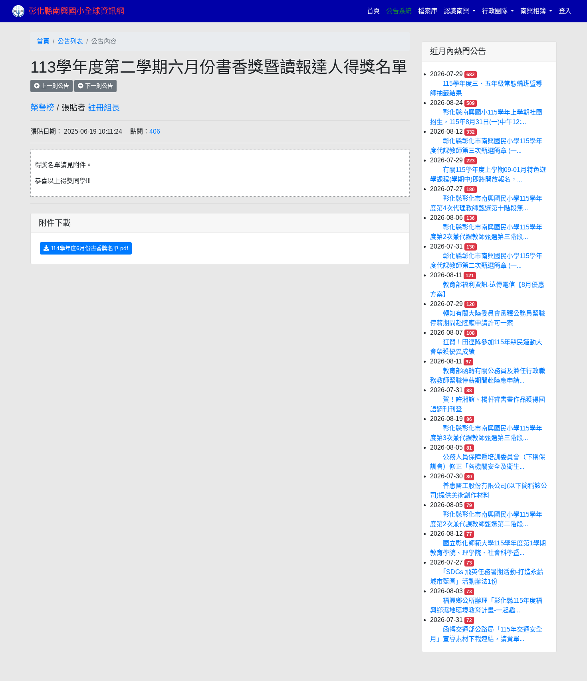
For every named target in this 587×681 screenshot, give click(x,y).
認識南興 (457, 11)
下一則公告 (98, 86)
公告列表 (70, 41)
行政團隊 (495, 11)
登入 (565, 11)
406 (154, 131)
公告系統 (399, 11)
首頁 (375, 10)
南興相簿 (533, 11)
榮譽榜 (42, 107)
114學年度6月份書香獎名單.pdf (88, 248)
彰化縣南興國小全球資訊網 (76, 11)
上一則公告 (54, 86)
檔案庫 (427, 11)
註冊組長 (104, 107)
